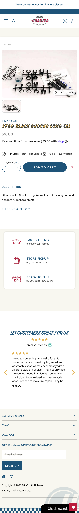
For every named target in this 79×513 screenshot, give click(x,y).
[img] (39, 339)
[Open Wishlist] (73, 507)
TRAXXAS (9, 121)
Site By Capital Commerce (16, 490)
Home (8, 44)
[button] (39, 187)
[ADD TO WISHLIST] (72, 167)
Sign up (12, 465)
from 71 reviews (37, 344)
